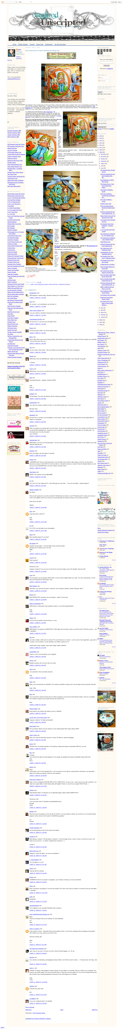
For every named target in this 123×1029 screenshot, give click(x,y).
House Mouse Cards (103, 400)
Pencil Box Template (12, 318)
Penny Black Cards (103, 421)
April (102, 310)
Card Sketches (101, 346)
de (30, 526)
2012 (100, 145)
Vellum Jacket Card (12, 351)
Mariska (32, 811)
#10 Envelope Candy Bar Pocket (15, 144)
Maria (19, 49)
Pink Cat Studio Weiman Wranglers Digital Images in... (107, 207)
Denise (31, 767)
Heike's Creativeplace (35, 603)
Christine (32, 426)
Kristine (31, 459)
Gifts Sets (100, 392)
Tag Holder (10, 334)
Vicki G (31, 369)
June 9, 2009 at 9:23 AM (38, 446)
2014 (100, 140)
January (103, 317)
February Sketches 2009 (13, 132)
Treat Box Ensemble (12, 345)
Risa (31, 752)
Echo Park (100, 372)
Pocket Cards (101, 427)
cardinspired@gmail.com (13, 78)
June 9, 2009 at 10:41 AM (38, 522)
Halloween (100, 394)
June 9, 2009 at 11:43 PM (38, 795)
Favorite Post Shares (103, 532)
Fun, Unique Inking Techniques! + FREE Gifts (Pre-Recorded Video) (107, 570)
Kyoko (31, 744)
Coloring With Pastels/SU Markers (16, 154)
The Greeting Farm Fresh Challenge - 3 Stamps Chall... (107, 225)
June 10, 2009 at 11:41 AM (38, 892)
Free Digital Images (103, 390)
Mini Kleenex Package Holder (15, 300)
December (103, 154)
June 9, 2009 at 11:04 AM (38, 562)
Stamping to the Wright (105, 552)
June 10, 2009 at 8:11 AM (38, 864)
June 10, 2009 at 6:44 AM (38, 847)
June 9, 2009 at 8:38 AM (38, 411)
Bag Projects (101, 340)
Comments (103, 80)
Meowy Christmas (103, 673)
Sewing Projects (102, 439)
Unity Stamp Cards (102, 463)
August (103, 163)
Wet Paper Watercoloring (13, 186)
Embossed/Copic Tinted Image (15, 258)
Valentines (100, 467)
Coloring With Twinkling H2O (14, 246)
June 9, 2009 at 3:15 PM (38, 633)
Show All (114, 560)
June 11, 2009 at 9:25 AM (38, 964)
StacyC (31, 868)
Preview (100, 129)
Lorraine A (32, 836)
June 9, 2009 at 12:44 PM (38, 591)
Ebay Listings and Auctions (105, 370)
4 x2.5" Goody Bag (12, 212)
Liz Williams (33, 998)
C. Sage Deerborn (34, 859)
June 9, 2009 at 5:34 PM (38, 678)
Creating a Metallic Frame (14, 156)
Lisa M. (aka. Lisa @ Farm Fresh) (38, 717)
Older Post (95, 1009)
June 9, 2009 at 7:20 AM (38, 324)
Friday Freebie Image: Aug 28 (106, 668)
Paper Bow (10, 314)
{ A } (100, 597)
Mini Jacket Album (12, 298)
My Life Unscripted (102, 415)
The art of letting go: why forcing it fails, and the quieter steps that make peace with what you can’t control (106, 614)
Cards (32, 284)
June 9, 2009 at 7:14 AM (38, 306)
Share (2, 1027)
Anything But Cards (103, 338)
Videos (99, 471)
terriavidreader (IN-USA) (36, 319)
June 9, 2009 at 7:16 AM (38, 315)
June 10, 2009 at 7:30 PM (38, 910)
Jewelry (99, 402)
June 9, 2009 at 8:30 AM (38, 398)
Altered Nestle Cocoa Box (14, 224)
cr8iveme (32, 986)
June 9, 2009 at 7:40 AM (38, 365)
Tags (99, 451)
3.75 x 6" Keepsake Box (13, 202)
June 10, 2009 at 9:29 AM (38, 882)
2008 (100, 320)
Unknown (32, 451)
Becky (31, 337)
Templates (100, 453)
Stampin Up (101, 441)
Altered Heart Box (12, 148)
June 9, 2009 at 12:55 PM (38, 614)
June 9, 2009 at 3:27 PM (38, 647)
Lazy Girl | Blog (103, 628)
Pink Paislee (102, 575)
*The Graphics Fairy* (105, 667)
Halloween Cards (102, 396)
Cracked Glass (11, 248)
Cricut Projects (101, 364)
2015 (100, 138)
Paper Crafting (53, 284)
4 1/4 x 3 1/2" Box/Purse (13, 204)
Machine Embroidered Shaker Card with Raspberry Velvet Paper (106, 586)
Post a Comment (29, 1007)
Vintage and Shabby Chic (104, 473)
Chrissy (31, 660)
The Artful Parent (104, 610)
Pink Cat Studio (102, 425)
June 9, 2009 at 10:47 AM (38, 530)
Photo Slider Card (12, 320)
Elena (31, 886)
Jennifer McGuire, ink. (105, 567)
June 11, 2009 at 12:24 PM (38, 982)
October (103, 159)
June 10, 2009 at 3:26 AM (38, 832)
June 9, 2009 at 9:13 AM (38, 436)
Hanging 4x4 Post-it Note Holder (15, 284)
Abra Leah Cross (34, 851)
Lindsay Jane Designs (105, 591)
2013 (100, 143)
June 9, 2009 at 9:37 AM (38, 485)
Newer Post (28, 1009)
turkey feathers (103, 633)
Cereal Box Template (12, 239)
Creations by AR (102, 362)
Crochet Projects (102, 366)
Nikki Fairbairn (33, 586)
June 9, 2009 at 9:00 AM (38, 422)
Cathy (31, 682)
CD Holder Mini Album (13, 237)
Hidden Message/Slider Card (14, 288)
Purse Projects (101, 431)
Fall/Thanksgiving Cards (104, 384)
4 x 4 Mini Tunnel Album (13, 208)
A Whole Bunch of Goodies (107, 264)
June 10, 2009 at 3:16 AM (38, 823)
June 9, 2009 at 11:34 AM (38, 571)
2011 (100, 147)
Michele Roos (33, 293)
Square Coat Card (12, 330)
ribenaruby (32, 415)
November (103, 156)
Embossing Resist (12, 158)
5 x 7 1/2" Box (11, 214)
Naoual (31, 356)
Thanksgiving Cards (103, 457)
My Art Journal (101, 413)
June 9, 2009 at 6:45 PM (38, 731)
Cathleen (32, 394)
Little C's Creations (34, 928)
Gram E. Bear (33, 735)
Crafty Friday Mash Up (103, 358)
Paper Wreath (11, 316)
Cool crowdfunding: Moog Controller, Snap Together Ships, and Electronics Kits (105, 642)
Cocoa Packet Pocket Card (14, 242)
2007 (100, 322)
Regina (31, 595)
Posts (101, 77)
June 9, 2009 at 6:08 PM (38, 722)
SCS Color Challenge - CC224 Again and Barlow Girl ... (107, 195)
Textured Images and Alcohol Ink (16, 176)
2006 (100, 324)
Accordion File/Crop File (13, 219)
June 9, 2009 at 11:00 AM (38, 539)
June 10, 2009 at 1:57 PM (38, 901)
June (102, 168)
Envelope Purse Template (14, 264)
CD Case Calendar (12, 150)
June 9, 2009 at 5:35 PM (38, 690)
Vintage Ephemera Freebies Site (106, 530)
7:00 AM (39, 282)
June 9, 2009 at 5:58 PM (38, 713)
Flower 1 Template (12, 268)
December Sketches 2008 (14, 130)
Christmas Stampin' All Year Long (106, 354)
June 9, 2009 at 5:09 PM (38, 665)
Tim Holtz (102, 655)
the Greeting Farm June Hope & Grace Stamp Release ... (106, 303)
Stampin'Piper (33, 402)
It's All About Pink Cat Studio (107, 295)
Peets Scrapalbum (104, 672)
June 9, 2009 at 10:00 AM (38, 507)
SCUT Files (101, 437)
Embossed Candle (12, 252)
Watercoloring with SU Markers (15, 180)
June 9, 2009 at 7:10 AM (38, 297)
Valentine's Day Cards (103, 465)
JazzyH (31, 558)
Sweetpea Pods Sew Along (106, 629)
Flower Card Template (13, 270)
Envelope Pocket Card (13, 260)
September (104, 161)
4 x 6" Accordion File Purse (14, 210)
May (102, 308)
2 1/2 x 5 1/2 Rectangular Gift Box (16, 198)
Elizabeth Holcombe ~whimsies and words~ (105, 620)
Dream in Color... (104, 660)
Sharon (31, 328)
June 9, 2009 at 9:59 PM (38, 763)
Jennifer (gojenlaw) (34, 827)
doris (31, 377)
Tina (31, 347)
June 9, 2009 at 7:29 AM (38, 343)
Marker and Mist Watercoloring (15, 292)
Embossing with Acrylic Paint (15, 160)
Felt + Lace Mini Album (104, 679)
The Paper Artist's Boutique (37, 948)
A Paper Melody (103, 556)
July (102, 165)
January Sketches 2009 (13, 134)
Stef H (31, 669)
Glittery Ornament (12, 282)
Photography (101, 423)
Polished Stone (11, 322)
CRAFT (101, 638)
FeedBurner (110, 68)
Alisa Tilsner (102, 545)
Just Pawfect (102, 593)
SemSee (32, 957)
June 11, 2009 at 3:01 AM (38, 944)
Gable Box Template (12, 274)
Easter (99, 368)
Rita (31, 637)
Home (61, 1009)
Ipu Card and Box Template (14, 290)
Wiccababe (32, 543)
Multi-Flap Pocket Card (13, 312)
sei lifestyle (102, 583)
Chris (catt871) (33, 626)
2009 (100, 152)
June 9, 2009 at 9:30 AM (38, 468)
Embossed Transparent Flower (15, 256)
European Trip (101, 380)
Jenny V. (32, 968)
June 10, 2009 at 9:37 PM (38, 924)
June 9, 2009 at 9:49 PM (38, 748)
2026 (100, 136)
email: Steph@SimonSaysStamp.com (39, 914)
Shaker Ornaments (12, 326)
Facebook (100, 382)
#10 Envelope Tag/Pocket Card (15, 146)
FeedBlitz (111, 129)
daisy (31, 511)
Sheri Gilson (33, 472)
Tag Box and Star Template (14, 332)
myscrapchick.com (102, 417)
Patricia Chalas (33, 708)
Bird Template (11, 226)
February (103, 314)
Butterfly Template (12, 230)
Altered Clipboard (11, 222)
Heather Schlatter (34, 489)
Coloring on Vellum (12, 244)
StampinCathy (33, 440)
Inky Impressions (48, 111)
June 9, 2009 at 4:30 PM (38, 656)
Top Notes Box (11, 343)
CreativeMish (33, 652)
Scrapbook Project (64, 284)
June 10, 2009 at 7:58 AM (38, 855)
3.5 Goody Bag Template (13, 200)
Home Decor (101, 398)
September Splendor (104, 635)
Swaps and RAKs (102, 449)
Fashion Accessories (103, 386)
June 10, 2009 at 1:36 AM (38, 807)
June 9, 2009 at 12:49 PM (38, 599)
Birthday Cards (101, 342)
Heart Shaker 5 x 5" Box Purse (15, 286)
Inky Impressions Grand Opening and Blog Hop (42, 50)
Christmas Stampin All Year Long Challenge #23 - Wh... (107, 176)
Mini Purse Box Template (14, 306)
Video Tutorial (101, 469)
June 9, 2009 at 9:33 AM (38, 477)
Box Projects (101, 344)
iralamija (101, 677)
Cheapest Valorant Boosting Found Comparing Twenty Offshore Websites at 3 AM (106, 578)
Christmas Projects (103, 352)
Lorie (31, 301)
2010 (100, 150)
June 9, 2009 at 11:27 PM (38, 786)
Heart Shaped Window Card (14, 164)
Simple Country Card (105, 203)
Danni (31, 534)
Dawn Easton (33, 726)
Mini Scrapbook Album (41, 284)
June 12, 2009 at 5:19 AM (38, 1003)
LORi (31, 897)
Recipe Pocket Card (12, 324)
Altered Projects (102, 336)
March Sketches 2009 (13, 136)
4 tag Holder (10, 206)
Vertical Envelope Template (14, 357)
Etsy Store (100, 378)
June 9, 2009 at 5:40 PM (38, 704)
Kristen (31, 877)
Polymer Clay (101, 429)
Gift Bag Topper (11, 162)
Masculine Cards (102, 404)
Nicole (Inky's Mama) (35, 779)
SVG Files (100, 447)
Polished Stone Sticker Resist (15, 172)
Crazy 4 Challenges (103, 360)
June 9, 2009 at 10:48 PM (38, 775)
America (32, 790)
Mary (31, 694)
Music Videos (101, 410)
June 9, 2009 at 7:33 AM (38, 352)
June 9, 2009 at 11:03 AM (38, 553)
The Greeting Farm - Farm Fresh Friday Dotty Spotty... (107, 185)
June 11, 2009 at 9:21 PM (38, 994)
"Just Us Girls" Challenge (106, 548)
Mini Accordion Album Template (15, 294)
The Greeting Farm (102, 459)
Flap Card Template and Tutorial (15, 266)
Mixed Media (101, 409)
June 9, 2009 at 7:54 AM (38, 373)
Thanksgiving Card (12, 178)
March (102, 312)
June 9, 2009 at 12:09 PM (38, 582)
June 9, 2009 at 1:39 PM (38, 622)
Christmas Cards (102, 350)
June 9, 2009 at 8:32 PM (38, 740)
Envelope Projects (102, 376)
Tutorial (99, 461)
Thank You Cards (102, 455)
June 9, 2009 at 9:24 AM (38, 455)
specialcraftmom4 (34, 905)
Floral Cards (101, 388)
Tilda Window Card (105, 242)
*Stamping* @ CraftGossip (106, 541)
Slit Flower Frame (12, 174)
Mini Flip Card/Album (12, 296)
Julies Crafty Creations (35, 310)
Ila (30, 481)
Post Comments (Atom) (39, 1013)
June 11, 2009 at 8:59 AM (38, 953)
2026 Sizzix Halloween (105, 656)
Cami (31, 575)
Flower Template (11, 272)
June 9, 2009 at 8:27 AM (38, 390)
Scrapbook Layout (102, 433)
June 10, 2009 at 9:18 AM (38, 873)
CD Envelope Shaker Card (14, 152)
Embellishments (102, 374)
